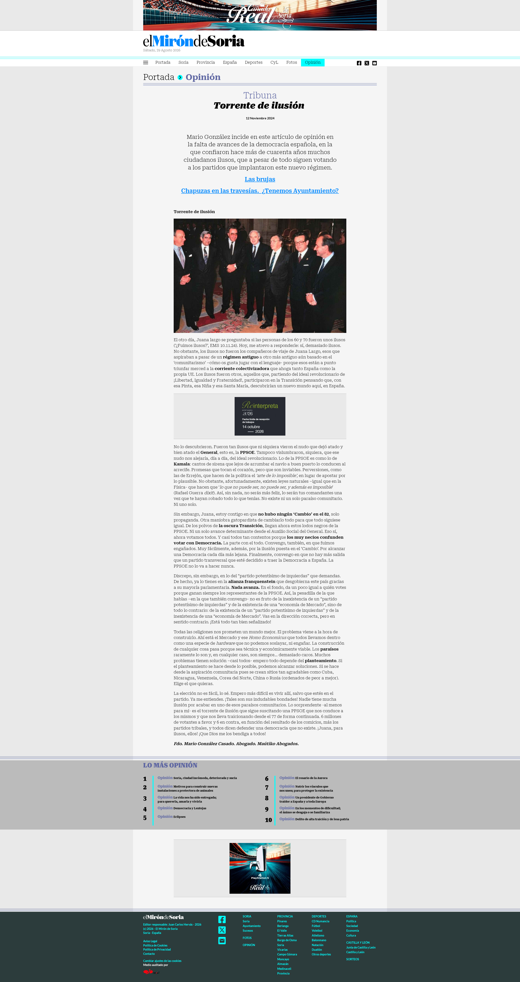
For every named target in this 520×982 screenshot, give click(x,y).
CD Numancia (320, 921)
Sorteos (352, 959)
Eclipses (171, 816)
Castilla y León (358, 942)
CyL (274, 62)
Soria (183, 62)
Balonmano (319, 940)
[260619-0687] (260, 415)
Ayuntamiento (252, 926)
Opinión (313, 62)
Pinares (282, 921)
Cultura (351, 935)
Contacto (149, 953)
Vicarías (282, 949)
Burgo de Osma (287, 940)
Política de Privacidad (157, 949)
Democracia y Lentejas (182, 808)
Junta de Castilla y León (361, 947)
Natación (317, 945)
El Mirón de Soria (194, 41)
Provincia (206, 62)
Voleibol (317, 930)
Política (351, 921)
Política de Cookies (155, 945)
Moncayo (283, 959)
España (230, 62)
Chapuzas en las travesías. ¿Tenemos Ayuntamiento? (260, 191)
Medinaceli (284, 968)
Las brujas (260, 179)
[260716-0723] (260, 867)
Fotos (291, 62)
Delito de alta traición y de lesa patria (315, 819)
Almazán (282, 964)
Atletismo (318, 935)
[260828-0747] (260, 14)
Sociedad (352, 926)
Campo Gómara (287, 954)
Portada (162, 62)
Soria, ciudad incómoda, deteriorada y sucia (197, 778)
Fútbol (316, 926)
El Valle (282, 930)
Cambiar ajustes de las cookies (162, 961)
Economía (352, 930)
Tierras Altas (285, 935)
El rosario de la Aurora (303, 778)
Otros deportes (321, 954)
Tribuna (260, 95)
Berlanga (282, 926)
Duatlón (317, 949)
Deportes (253, 62)
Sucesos (248, 930)
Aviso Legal (150, 941)
